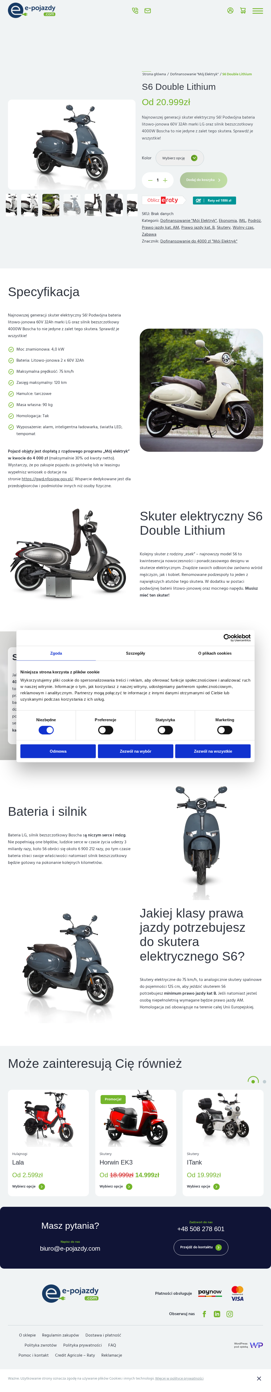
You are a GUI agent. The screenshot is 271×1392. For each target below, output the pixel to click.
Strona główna (154, 74)
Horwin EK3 (116, 1162)
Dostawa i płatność (103, 1335)
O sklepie (27, 1335)
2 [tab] (264, 1081)
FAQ (112, 1345)
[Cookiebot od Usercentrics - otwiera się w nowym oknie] (227, 638)
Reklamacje (111, 1355)
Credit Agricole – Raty (75, 1355)
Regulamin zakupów (60, 1335)
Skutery (224, 227)
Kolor (146, 158)
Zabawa (149, 234)
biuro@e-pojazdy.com (147, 10)
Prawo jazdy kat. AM (160, 227)
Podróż (254, 221)
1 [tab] (253, 1081)
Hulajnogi (19, 1154)
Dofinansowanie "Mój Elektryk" (194, 74)
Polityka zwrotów (41, 1345)
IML (242, 221)
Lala (18, 1162)
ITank (194, 1162)
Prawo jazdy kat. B (198, 227)
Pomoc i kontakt (34, 1355)
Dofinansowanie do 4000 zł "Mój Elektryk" (198, 241)
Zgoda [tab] (56, 653)
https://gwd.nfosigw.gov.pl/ (47, 479)
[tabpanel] (48, 1143)
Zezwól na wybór (135, 751)
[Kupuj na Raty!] (214, 200)
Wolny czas (243, 227)
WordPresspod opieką (241, 1345)
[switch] (105, 730)
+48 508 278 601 (135, 10)
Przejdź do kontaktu (196, 1247)
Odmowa (58, 751)
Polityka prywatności (82, 1345)
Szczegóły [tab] (135, 653)
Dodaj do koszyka (200, 180)
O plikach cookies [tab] (215, 653)
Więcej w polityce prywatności (179, 1378)
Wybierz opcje (23, 1186)
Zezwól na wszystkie (213, 751)
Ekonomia (228, 221)
